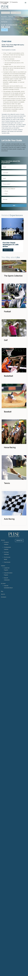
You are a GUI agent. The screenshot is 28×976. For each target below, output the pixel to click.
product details (8, 249)
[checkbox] (13, 192)
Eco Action (3, 583)
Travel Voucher (7, 562)
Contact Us (19, 540)
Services (3, 540)
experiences (5, 12)
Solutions (3, 565)
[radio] (14, 191)
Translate (5, 3)
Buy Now (4, 29)
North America (15, 12)
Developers (3, 597)
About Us (3, 594)
